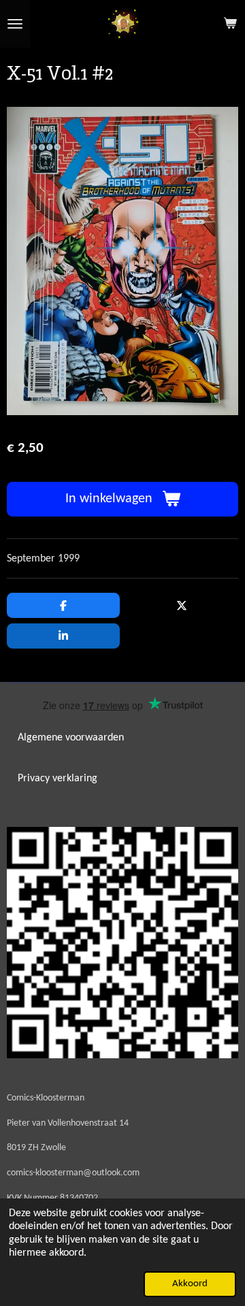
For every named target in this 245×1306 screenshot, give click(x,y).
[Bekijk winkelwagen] (230, 24)
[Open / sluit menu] (15, 24)
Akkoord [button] (190, 1284)
